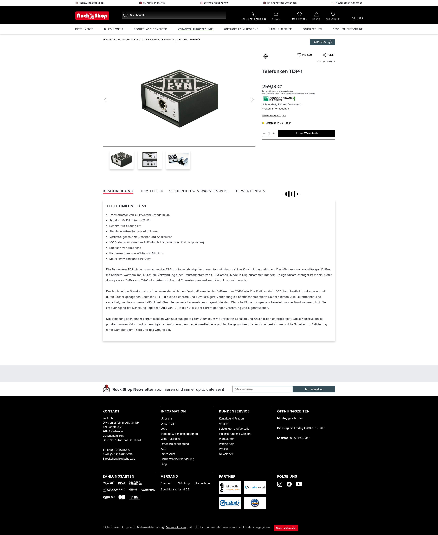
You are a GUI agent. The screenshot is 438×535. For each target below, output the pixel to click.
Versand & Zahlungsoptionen (179, 434)
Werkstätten (226, 439)
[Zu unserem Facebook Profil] (289, 484)
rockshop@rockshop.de (120, 459)
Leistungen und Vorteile (234, 429)
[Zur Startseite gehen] (92, 15)
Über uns (166, 418)
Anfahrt (223, 424)
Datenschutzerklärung (175, 444)
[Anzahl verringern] (264, 133)
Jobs (164, 429)
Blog (164, 464)
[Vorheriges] (105, 99)
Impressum (168, 454)
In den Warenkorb (307, 133)
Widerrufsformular (286, 528)
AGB (163, 449)
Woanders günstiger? (274, 115)
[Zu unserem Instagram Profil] (279, 484)
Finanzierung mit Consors (235, 434)
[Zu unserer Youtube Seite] (299, 484)
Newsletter (226, 454)
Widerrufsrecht (170, 439)
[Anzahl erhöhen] (274, 133)
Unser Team (168, 424)
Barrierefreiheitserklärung (177, 459)
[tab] (118, 191)
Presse (223, 449)
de (353, 18)
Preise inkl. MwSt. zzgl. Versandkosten (277, 91)
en (361, 18)
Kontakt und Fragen (231, 418)
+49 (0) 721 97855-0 (117, 450)
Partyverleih (226, 444)
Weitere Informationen (275, 109)
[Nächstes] (252, 99)
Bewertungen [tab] (251, 191)
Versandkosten (176, 527)
